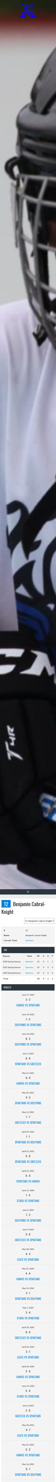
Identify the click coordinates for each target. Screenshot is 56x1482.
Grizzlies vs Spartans (28, 1122)
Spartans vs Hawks (28, 1181)
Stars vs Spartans (28, 1201)
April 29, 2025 (28, 1132)
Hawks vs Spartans (28, 1005)
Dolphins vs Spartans (28, 1025)
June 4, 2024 (28, 1210)
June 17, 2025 (28, 995)
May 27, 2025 (28, 1073)
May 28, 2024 (28, 1249)
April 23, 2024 (28, 1347)
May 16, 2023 (28, 1464)
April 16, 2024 (28, 1366)
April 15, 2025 (28, 1151)
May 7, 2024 (28, 1307)
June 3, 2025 (28, 1053)
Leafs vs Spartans (28, 1259)
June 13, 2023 (28, 1386)
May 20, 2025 (28, 1092)
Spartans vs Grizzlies (28, 1064)
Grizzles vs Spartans (28, 1416)
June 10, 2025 (28, 1014)
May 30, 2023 (28, 1425)
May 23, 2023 (28, 1444)
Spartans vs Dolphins (28, 1103)
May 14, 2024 (28, 1288)
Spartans (30, 940)
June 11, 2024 (28, 1190)
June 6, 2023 (28, 1405)
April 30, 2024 (28, 1327)
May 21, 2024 (28, 1268)
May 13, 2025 (28, 1112)
